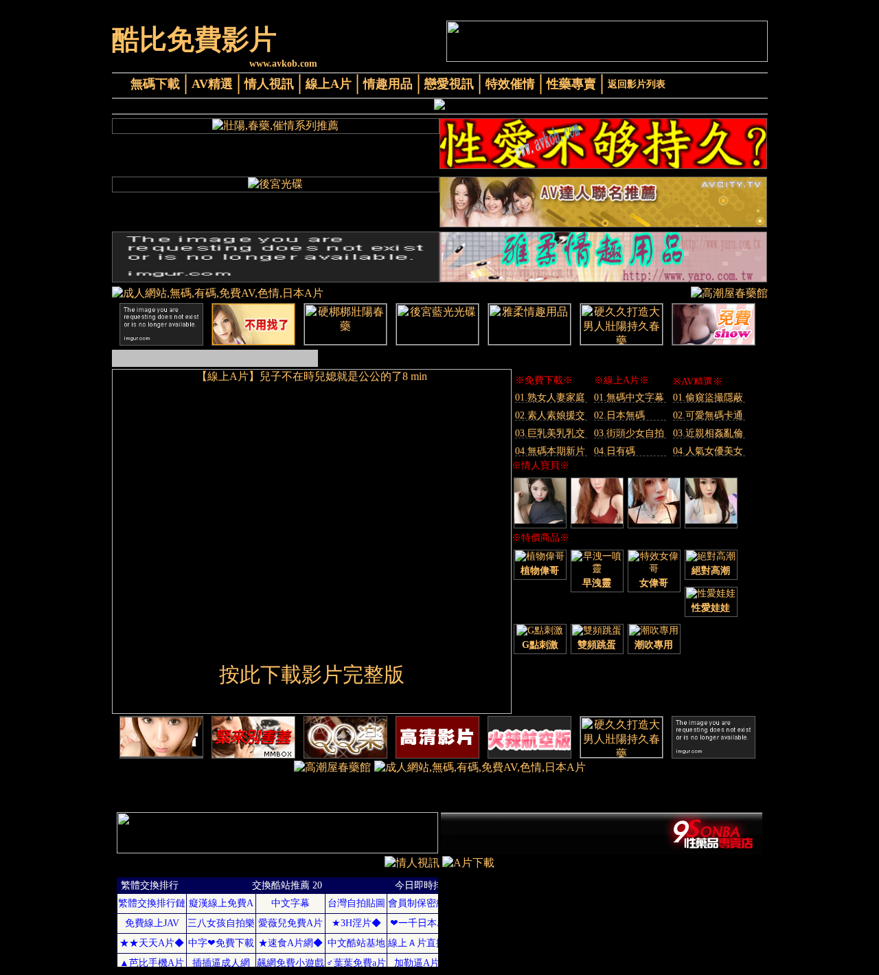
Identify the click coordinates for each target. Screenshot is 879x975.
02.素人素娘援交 (550, 415)
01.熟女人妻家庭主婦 (550, 397)
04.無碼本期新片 (550, 451)
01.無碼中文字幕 (629, 397)
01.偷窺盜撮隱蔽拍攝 (708, 397)
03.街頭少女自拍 (629, 433)
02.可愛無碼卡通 (708, 415)
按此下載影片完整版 (311, 674)
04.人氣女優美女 (708, 451)
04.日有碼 (614, 451)
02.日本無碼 (619, 415)
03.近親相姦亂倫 (708, 433)
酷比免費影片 (194, 39)
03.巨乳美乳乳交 (550, 433)
